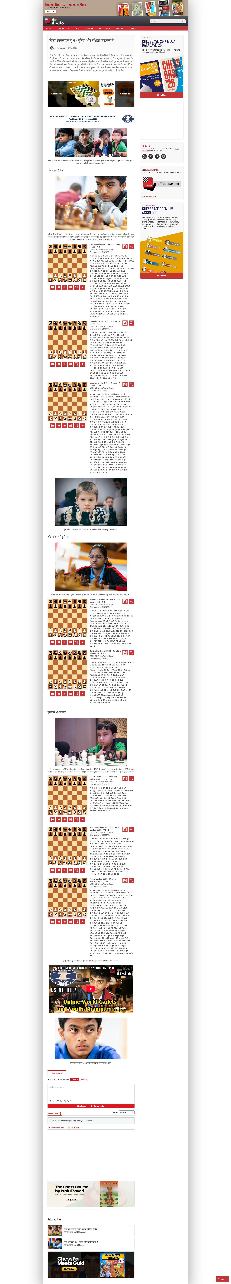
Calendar (89, 28)
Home (48, 28)
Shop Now (161, 95)
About (134, 28)
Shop (77, 28)
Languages (61, 28)
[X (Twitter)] (144, 156)
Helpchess (120, 28)
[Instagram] (163, 156)
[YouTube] (150, 156)
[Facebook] (157, 156)
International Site (149, 196)
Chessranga (104, 28)
